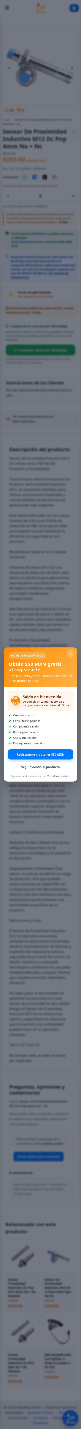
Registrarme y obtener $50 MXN (40, 754)
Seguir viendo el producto (40, 767)
